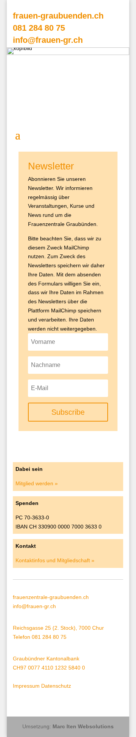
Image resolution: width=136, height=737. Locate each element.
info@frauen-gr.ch (48, 40)
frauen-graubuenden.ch (58, 15)
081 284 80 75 (39, 28)
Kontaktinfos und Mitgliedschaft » (54, 560)
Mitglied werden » (36, 483)
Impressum (26, 686)
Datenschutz (56, 686)
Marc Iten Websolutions (83, 726)
